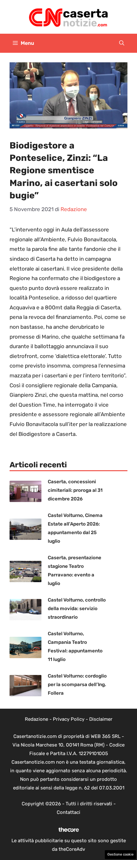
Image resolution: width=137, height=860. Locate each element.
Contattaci (68, 812)
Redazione (36, 719)
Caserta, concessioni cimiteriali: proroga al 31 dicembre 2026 (75, 490)
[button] (122, 43)
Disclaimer (100, 719)
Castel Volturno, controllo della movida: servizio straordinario (77, 608)
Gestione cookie (120, 854)
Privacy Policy (68, 719)
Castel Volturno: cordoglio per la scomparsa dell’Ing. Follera (77, 684)
